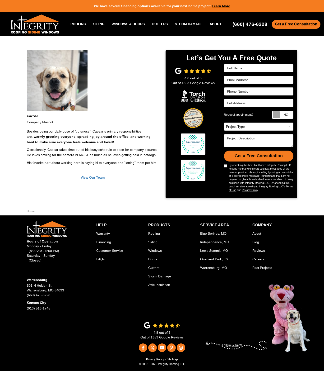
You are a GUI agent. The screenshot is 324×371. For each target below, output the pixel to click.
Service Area (214, 225)
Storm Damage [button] (189, 24)
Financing (103, 242)
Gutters (153, 268)
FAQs (100, 259)
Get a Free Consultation (296, 24)
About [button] (216, 24)
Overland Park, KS (214, 259)
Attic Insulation (159, 285)
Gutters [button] (160, 24)
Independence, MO (214, 242)
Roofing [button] (78, 24)
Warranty (103, 233)
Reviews (258, 250)
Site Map (172, 359)
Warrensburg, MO (213, 268)
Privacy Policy (250, 190)
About (256, 233)
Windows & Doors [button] (128, 24)
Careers (258, 259)
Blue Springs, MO (213, 233)
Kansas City (36, 302)
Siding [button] (99, 24)
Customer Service (109, 250)
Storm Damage (159, 276)
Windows (155, 250)
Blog (255, 242)
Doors (152, 259)
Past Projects (262, 268)
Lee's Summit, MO (214, 250)
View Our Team (93, 177)
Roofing (154, 233)
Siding (152, 242)
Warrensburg (37, 280)
